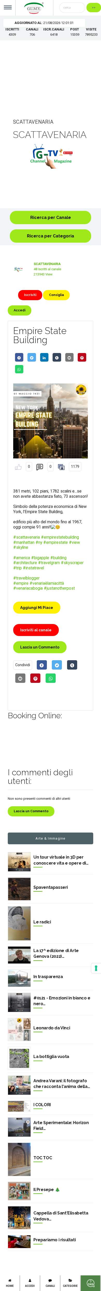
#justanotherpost (59, 588)
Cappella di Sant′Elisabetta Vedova (60, 1216)
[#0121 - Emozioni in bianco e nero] (19, 1002)
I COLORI (42, 1104)
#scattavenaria (26, 537)
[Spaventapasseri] (19, 889)
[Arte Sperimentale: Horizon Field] (19, 1127)
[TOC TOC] (19, 1159)
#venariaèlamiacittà (47, 583)
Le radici (42, 922)
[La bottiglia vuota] (19, 1058)
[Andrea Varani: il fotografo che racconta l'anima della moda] (19, 1085)
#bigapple (40, 558)
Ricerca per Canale (50, 217)
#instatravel (33, 568)
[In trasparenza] (19, 978)
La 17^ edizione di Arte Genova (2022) (56, 953)
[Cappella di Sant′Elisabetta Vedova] (19, 1217)
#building (58, 558)
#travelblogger (26, 578)
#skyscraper (72, 563)
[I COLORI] (19, 1106)
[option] (50, 156)
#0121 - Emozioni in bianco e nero (61, 1001)
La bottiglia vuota (51, 1056)
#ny (38, 542)
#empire (20, 583)
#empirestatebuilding (60, 537)
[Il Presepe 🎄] (19, 1191)
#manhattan (23, 542)
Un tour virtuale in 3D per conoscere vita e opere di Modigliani (59, 860)
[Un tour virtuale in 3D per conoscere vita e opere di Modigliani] (19, 862)
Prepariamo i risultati (54, 1239)
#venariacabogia (28, 588)
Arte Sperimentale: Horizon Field (61, 1125)
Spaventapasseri (50, 887)
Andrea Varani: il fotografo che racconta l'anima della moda (60, 1084)
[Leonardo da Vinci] (19, 1029)
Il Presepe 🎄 (46, 1189)
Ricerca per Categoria (50, 236)
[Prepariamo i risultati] (19, 1241)
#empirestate (55, 542)
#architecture (25, 563)
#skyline (20, 547)
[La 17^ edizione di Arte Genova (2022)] (19, 955)
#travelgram (49, 563)
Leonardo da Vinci (51, 1027)
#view (74, 542)
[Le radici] (19, 923)
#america (21, 558)
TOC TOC (42, 1157)
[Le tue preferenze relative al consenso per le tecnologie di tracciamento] (96, 968)
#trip (17, 568)
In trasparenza (48, 976)
